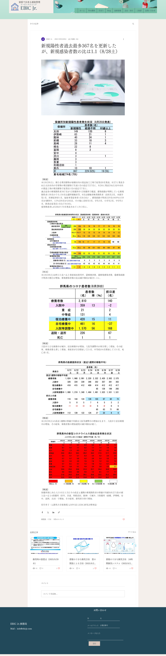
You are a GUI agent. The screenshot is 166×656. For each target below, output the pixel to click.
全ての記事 (34, 24)
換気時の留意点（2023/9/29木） (45, 561)
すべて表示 (132, 532)
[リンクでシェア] (59, 512)
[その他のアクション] (123, 39)
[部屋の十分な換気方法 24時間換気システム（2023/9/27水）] (119, 545)
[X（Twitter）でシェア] (48, 512)
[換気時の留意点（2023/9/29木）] (46, 545)
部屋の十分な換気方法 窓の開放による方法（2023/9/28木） (82, 561)
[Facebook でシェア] (42, 512)
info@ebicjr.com (24, 629)
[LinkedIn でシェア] (53, 512)
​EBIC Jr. (28, 8)
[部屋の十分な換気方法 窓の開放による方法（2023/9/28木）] (83, 545)
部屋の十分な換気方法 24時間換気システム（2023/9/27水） (119, 561)
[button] (133, 24)
